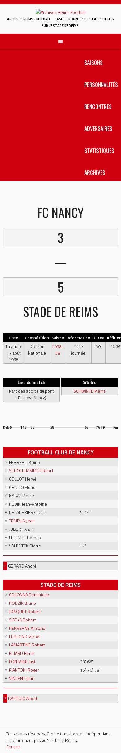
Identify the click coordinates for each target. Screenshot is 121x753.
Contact (13, 746)
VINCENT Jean (21, 678)
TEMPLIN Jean (22, 520)
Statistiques (99, 150)
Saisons (93, 63)
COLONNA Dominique (29, 594)
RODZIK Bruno (22, 603)
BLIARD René (21, 653)
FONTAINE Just (22, 661)
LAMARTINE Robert (27, 645)
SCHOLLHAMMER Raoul (31, 470)
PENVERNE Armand (27, 628)
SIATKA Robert (22, 619)
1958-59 (58, 349)
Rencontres (98, 106)
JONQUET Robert (25, 611)
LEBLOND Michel (24, 636)
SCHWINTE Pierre (90, 391)
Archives (94, 172)
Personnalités (101, 85)
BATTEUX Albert (23, 698)
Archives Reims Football (29, 18)
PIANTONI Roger (24, 670)
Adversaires (98, 128)
